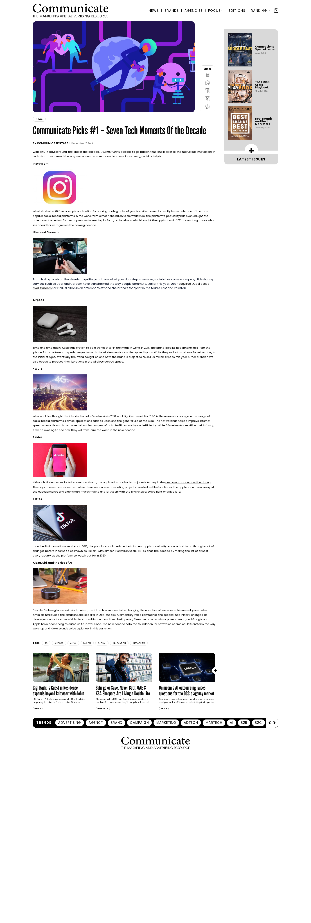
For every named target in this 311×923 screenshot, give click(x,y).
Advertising (69, 722)
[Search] (276, 10)
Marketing (166, 722)
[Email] (207, 107)
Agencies (193, 10)
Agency (96, 722)
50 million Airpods (163, 357)
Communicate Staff (52, 143)
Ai (231, 722)
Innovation (119, 643)
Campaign (139, 722)
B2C (258, 722)
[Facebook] (207, 91)
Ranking (259, 10)
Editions (237, 10)
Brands (171, 10)
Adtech (191, 722)
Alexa (73, 643)
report (45, 555)
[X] (207, 99)
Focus (214, 10)
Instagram (139, 643)
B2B (244, 722)
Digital (87, 643)
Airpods (59, 643)
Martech (214, 722)
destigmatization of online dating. (188, 482)
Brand (116, 722)
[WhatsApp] (207, 83)
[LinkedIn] (207, 75)
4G (46, 643)
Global (102, 643)
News (154, 10)
